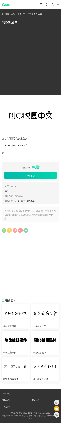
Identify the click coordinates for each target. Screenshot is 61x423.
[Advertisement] (30, 59)
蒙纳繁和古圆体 (10, 379)
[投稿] (41, 4)
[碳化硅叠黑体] (16, 340)
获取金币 (6, 400)
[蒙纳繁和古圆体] (16, 366)
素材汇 (30, 413)
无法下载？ (20, 201)
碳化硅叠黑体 (9, 352)
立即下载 (30, 175)
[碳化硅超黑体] (45, 340)
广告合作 (6, 407)
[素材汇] (6, 4)
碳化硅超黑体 (39, 352)
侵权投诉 (31, 201)
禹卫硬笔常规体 (40, 379)
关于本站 (6, 393)
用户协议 (36, 400)
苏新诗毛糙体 (9, 326)
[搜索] (46, 4)
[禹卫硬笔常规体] (45, 366)
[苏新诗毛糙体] (16, 313)
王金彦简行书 (39, 326)
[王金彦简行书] (45, 313)
